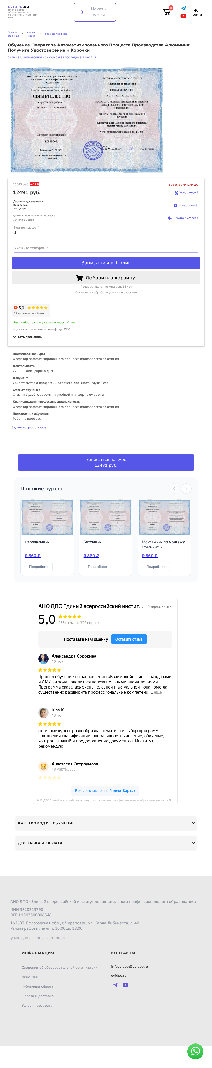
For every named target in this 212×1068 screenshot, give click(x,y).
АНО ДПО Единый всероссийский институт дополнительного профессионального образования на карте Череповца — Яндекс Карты (107, 800)
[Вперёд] (186, 488)
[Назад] (174, 488)
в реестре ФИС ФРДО (183, 185)
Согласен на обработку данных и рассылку (106, 292)
